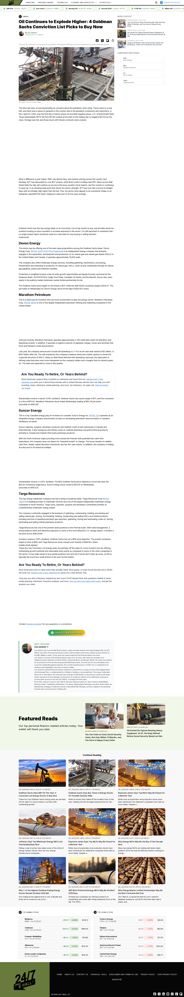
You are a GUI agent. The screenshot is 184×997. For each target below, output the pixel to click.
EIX (101, 939)
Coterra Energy (106, 919)
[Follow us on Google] (112, 40)
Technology (62, 2)
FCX (26, 939)
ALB (26, 947)
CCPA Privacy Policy (167, 974)
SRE (101, 930)
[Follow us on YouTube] (168, 994)
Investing (30, 2)
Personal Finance (46, 2)
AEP (101, 947)
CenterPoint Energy (108, 954)
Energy (26, 16)
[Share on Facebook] (97, 40)
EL (25, 956)
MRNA (27, 921)
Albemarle (29, 945)
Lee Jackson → (41, 647)
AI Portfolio (105, 2)
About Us (69, 974)
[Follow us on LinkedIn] (163, 994)
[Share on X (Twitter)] (102, 40)
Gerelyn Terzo (132, 727)
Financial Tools (99, 974)
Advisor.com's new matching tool (46, 573)
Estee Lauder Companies (35, 954)
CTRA (102, 921)
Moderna (28, 919)
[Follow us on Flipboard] (107, 40)
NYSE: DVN (37, 251)
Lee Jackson (32, 33)
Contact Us (82, 974)
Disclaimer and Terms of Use (123, 974)
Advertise (117, 979)
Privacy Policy (148, 974)
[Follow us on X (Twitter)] (159, 994)
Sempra (103, 928)
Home (59, 974)
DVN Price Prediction (53, 251)
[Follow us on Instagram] (172, 994)
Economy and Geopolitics (82, 2)
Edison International (108, 936)
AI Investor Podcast (172, 2)
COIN (26, 930)
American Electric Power (110, 945)
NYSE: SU (94, 415)
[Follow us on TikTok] (176, 994)
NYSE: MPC (30, 303)
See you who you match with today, (85, 581)
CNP (101, 956)
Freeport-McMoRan (33, 936)
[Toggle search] (156, 2)
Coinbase (29, 928)
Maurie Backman (91, 731)
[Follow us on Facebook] (154, 994)
